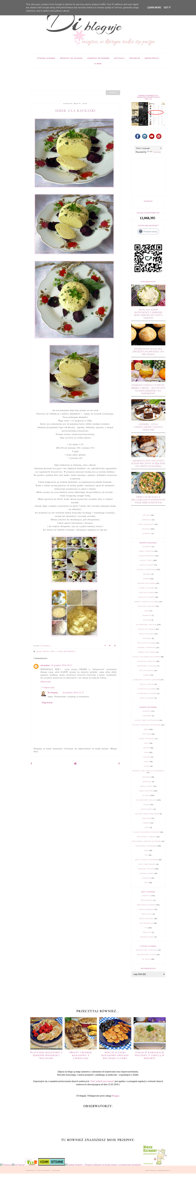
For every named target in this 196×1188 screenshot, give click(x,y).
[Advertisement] (83, 74)
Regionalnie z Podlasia (146, 950)
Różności (147, 533)
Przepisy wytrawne (98, 58)
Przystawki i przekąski (146, 846)
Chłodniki (147, 715)
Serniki (146, 675)
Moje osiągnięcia (146, 524)
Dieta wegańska (146, 918)
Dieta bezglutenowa (146, 905)
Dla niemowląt (146, 923)
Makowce (147, 615)
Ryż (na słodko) (146, 670)
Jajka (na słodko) (146, 592)
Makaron (146, 777)
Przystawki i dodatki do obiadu (146, 841)
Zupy (146, 882)
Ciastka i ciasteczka (146, 569)
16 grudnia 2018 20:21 (61, 665)
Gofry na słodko (147, 588)
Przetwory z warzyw (146, 837)
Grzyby (146, 748)
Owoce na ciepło (146, 634)
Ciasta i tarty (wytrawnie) (146, 720)
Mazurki (147, 620)
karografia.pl (164, 1170)
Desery (146, 579)
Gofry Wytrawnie (147, 738)
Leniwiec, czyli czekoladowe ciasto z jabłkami (148, 427)
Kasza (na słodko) (146, 597)
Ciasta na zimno (146, 565)
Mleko (46, 651)
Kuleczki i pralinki (146, 606)
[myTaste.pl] (18, 1164)
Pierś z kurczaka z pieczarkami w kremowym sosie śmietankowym (148, 500)
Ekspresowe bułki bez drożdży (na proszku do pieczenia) (148, 352)
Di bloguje (53, 692)
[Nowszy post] (31, 763)
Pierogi (146, 823)
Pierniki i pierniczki (146, 647)
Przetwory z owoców (147, 666)
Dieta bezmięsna (146, 909)
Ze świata (146, 959)
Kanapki (147, 757)
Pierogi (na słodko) (147, 652)
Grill (146, 743)
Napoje (146, 804)
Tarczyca (147, 932)
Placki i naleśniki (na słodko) (146, 657)
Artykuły (119, 58)
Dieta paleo (147, 914)
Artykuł (146, 515)
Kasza (146, 761)
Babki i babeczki (146, 551)
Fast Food (146, 734)
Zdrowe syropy (147, 937)
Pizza (147, 827)
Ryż (146, 855)
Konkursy (146, 520)
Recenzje (135, 58)
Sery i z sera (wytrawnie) (63, 651)
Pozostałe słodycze (146, 661)
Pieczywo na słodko (146, 643)
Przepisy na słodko (71, 58)
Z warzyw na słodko (146, 689)
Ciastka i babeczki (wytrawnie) (146, 725)
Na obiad (146, 795)
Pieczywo (146, 818)
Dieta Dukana (147, 900)
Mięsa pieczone (146, 791)
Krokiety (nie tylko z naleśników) (148, 771)
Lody (146, 611)
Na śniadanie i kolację (146, 624)
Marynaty (147, 781)
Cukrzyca (146, 895)
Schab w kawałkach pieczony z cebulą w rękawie (149, 1055)
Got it (167, 7)
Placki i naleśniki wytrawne (146, 832)
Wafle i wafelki (147, 684)
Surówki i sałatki (146, 869)
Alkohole (146, 546)
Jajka (39, 651)
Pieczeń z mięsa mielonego (147, 814)
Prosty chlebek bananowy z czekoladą (80, 1055)
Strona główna (46, 58)
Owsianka (147, 638)
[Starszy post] (119, 763)
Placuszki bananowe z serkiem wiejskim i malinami (46, 1055)
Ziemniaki (146, 878)
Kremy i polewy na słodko (146, 601)
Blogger (115, 1095)
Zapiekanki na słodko (147, 693)
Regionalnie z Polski (146, 954)
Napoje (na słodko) (146, 629)
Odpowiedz (45, 681)
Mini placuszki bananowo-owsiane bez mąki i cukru (115, 1055)
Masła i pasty (146, 786)
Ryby (146, 850)
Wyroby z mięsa (146, 873)
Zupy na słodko (147, 698)
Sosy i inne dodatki (147, 864)
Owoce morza (147, 809)
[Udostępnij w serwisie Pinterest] (115, 646)
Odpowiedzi (49, 687)
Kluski (147, 766)
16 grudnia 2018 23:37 (73, 692)
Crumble (147, 574)
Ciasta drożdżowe (146, 556)
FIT (146, 928)
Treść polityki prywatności (102, 1081)
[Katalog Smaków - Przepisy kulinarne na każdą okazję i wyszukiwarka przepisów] (103, 1164)
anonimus (45, 665)
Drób (146, 729)
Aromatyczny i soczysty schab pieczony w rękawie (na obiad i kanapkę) (148, 463)
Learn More (154, 7)
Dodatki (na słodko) (146, 583)
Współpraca (152, 58)
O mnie (98, 64)
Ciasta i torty (146, 560)
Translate (157, 152)
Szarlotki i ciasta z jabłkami (146, 679)
